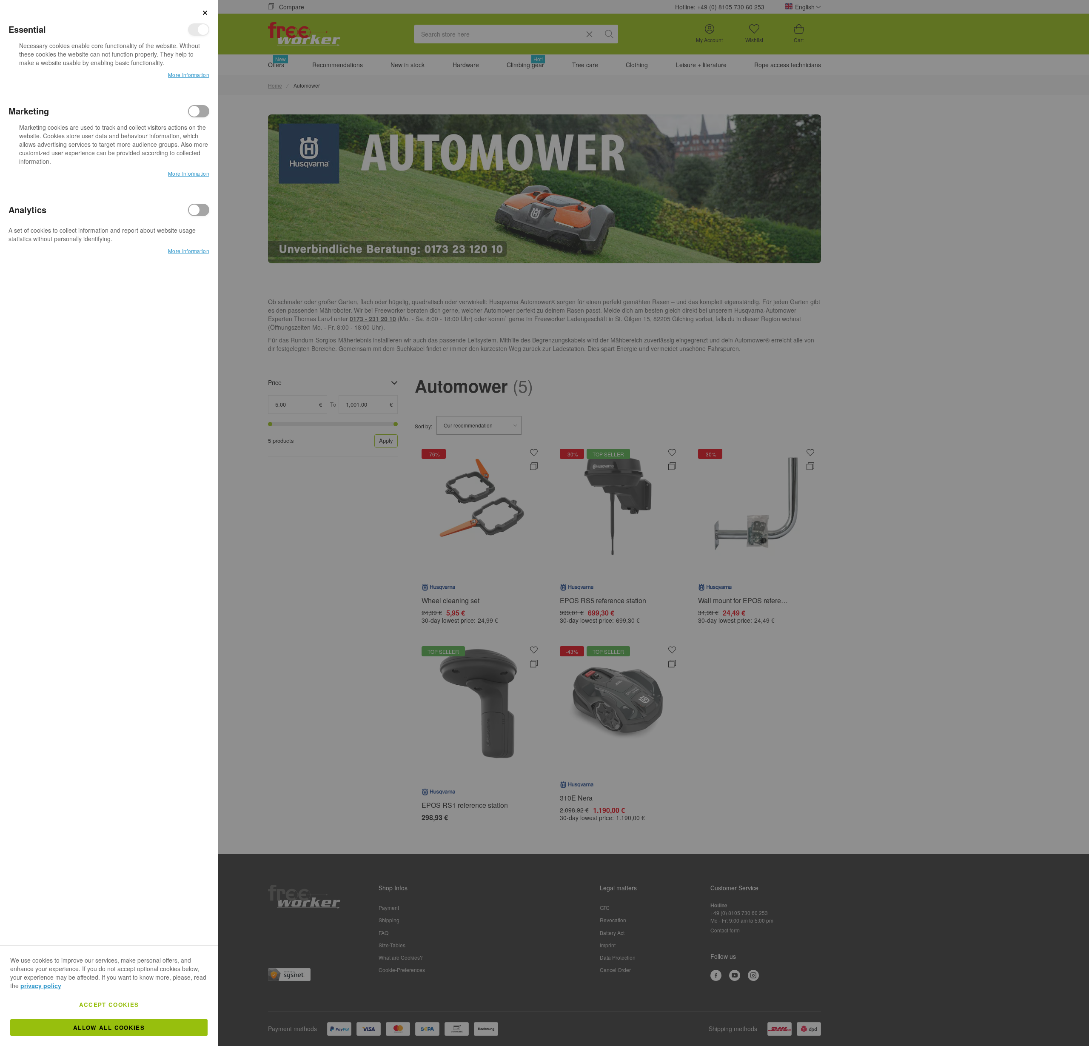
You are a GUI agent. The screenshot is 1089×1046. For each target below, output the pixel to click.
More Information (188, 74)
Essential (198, 29)
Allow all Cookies (109, 1027)
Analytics (198, 210)
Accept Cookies (109, 1004)
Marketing (198, 111)
